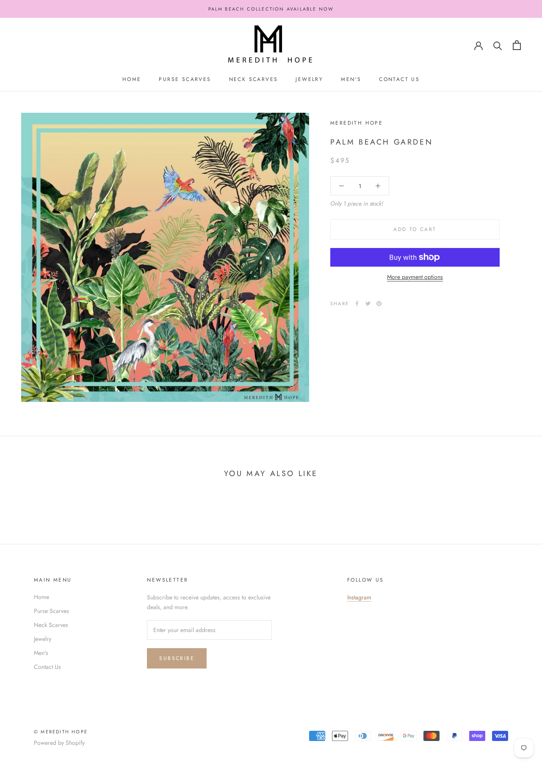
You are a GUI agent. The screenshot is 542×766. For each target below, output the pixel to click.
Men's (351, 79)
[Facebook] (356, 303)
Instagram (359, 597)
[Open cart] (517, 45)
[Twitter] (368, 303)
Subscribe (176, 658)
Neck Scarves (253, 79)
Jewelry (309, 79)
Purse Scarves (185, 79)
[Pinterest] (379, 303)
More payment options (415, 277)
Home (131, 79)
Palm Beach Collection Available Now (271, 9)
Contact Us (399, 79)
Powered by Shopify (59, 742)
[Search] (497, 45)
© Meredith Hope (61, 731)
